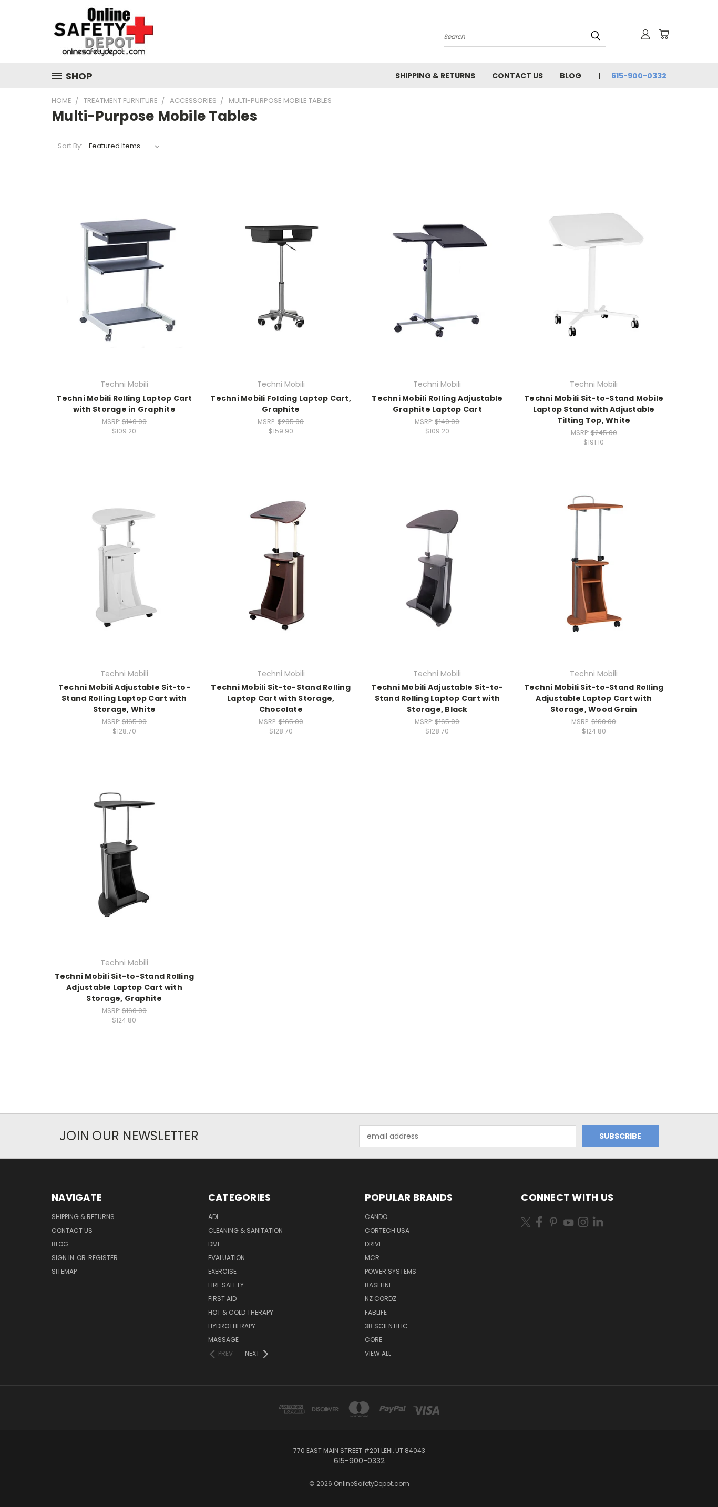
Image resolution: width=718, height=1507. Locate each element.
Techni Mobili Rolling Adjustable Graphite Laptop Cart (437, 404)
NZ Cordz (380, 1298)
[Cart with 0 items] (664, 34)
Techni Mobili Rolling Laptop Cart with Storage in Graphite (124, 404)
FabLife (376, 1312)
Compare (120, 274)
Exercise (222, 1271)
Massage (223, 1339)
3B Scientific (386, 1326)
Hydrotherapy (231, 1326)
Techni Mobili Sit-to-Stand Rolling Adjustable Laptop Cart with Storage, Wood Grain (594, 698)
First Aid (222, 1298)
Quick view (124, 254)
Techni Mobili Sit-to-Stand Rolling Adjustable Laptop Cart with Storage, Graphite (124, 987)
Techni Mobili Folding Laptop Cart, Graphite (280, 404)
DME (214, 1244)
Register (103, 1257)
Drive (373, 1244)
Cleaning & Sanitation (245, 1230)
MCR (372, 1257)
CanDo (376, 1216)
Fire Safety (226, 1285)
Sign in (64, 1257)
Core (373, 1339)
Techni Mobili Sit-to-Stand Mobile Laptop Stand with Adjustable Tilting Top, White (593, 409)
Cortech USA (387, 1230)
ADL (213, 1216)
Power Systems (390, 1271)
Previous (690, 1474)
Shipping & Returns (435, 75)
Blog (570, 75)
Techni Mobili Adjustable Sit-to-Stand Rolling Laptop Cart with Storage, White (124, 698)
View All (378, 1353)
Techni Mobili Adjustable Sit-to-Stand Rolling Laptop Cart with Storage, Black (437, 698)
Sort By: (70, 146)
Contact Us (517, 75)
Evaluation (226, 1257)
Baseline (378, 1285)
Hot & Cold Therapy (240, 1312)
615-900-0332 (638, 75)
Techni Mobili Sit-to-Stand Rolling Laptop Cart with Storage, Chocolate (281, 698)
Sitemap (64, 1271)
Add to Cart (124, 294)
